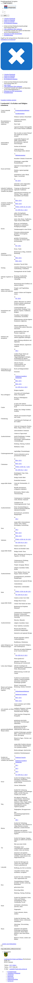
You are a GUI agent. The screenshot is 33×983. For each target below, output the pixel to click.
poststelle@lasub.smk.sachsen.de (18, 969)
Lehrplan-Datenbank (9, 18)
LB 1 (16, 765)
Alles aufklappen (8, 29)
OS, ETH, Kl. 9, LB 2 (21, 655)
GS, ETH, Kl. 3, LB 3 (21, 210)
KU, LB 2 (18, 245)
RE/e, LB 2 (18, 258)
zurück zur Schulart (9, 21)
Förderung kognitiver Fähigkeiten (21, 376)
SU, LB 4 (18, 298)
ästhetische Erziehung (21, 694)
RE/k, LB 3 (18, 536)
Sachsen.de (10, 981)
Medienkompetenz (20, 155)
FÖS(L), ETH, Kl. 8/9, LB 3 (23, 591)
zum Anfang (7, 85)
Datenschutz (10, 978)
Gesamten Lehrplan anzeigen (8, 100)
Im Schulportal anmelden (10, 23)
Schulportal (10, 974)
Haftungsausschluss (12, 979)
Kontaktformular (8, 35)
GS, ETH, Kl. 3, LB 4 (21, 774)
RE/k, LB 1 (18, 384)
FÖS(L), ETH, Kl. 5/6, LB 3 (23, 539)
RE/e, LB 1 (18, 381)
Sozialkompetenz (20, 113)
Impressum (10, 976)
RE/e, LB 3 (18, 532)
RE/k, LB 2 (18, 261)
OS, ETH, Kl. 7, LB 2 (21, 470)
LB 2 (16, 350)
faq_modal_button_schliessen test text (10, 948)
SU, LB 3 (18, 180)
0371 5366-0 (12, 965)
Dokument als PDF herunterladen (13, 33)
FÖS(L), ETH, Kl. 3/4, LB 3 (23, 206)
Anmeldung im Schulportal (8, 39)
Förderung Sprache (20, 757)
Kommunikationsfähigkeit (22, 110)
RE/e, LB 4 (18, 200)
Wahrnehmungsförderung (22, 691)
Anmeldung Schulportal (13, 973)
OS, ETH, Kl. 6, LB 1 (21, 542)
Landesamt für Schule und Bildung (13, 959)
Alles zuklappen (17, 29)
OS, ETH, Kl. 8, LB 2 (21, 594)
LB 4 (16, 771)
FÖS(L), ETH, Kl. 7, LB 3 (22, 466)
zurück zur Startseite (9, 20)
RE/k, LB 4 (18, 203)
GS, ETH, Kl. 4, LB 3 (21, 387)
